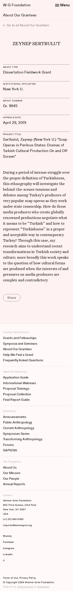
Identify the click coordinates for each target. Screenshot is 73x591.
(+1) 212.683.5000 (13, 519)
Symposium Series (16, 433)
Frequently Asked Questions (23, 360)
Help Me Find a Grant (18, 354)
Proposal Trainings (16, 388)
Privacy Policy (27, 577)
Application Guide (16, 377)
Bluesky (19, 536)
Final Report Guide (16, 399)
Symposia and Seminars (20, 343)
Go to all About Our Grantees (27, 25)
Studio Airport (25, 586)
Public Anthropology (17, 422)
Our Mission (11, 473)
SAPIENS (10, 450)
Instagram (8, 548)
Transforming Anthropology (22, 439)
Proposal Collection (17, 394)
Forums (8, 444)
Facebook (8, 542)
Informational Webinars (19, 383)
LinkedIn (8, 554)
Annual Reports (14, 484)
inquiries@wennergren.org (17, 525)
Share (11, 297)
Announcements (14, 417)
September (43, 586)
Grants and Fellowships (20, 338)
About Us (10, 467)
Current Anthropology (18, 428)
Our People (11, 478)
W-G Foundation (17, 4)
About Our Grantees (19, 15)
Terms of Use (10, 577)
